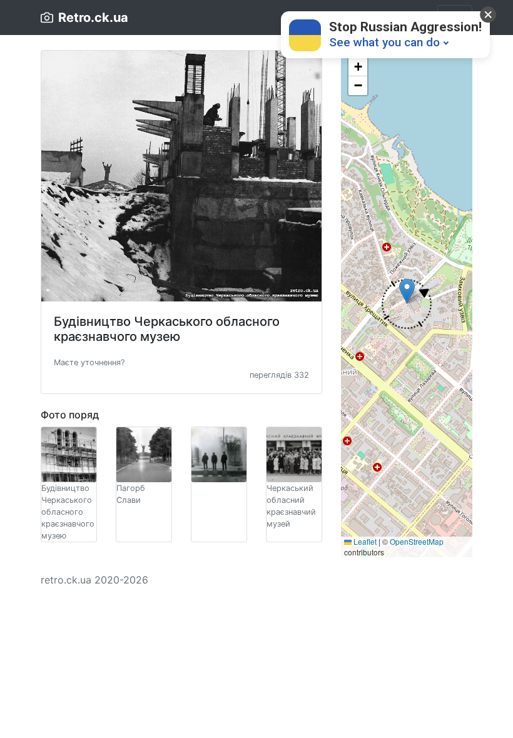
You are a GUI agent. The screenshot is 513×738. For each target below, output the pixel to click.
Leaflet (364, 541)
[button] (89, 361)
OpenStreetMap (417, 541)
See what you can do (384, 42)
